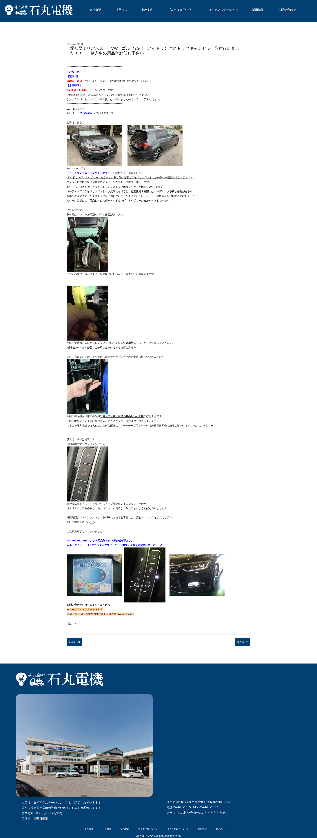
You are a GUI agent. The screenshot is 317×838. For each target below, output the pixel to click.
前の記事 (74, 642)
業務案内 (147, 9)
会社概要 (95, 9)
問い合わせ (221, 829)
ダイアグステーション (223, 9)
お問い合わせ (287, 9)
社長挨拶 (121, 9)
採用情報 (258, 9)
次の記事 (243, 642)
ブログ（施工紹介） (181, 9)
